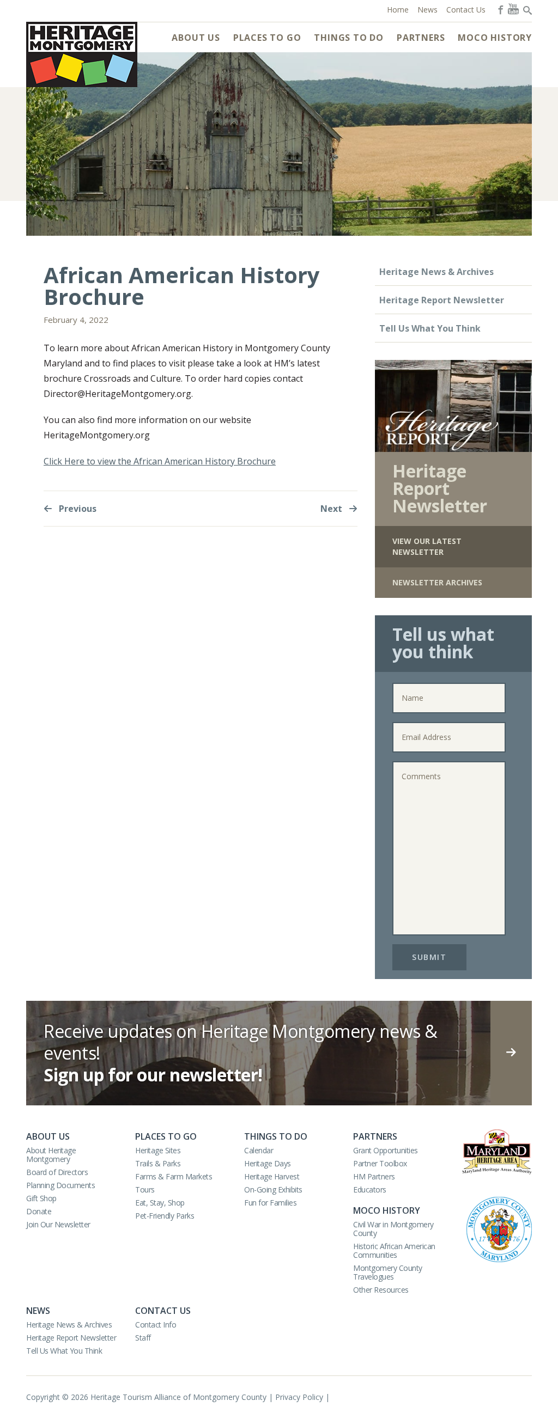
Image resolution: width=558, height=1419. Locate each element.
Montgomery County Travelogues (387, 1272)
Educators (369, 1189)
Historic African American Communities (394, 1250)
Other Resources (381, 1290)
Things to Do (349, 38)
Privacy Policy (299, 1397)
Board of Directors (57, 1172)
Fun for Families (270, 1202)
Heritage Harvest (271, 1176)
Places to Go (267, 38)
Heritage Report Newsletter (441, 300)
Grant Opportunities (385, 1150)
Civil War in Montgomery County (393, 1228)
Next (332, 509)
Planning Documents (60, 1185)
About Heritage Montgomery (51, 1154)
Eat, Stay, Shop (160, 1202)
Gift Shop (41, 1198)
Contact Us (163, 1311)
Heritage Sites (157, 1150)
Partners (421, 38)
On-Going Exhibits (273, 1189)
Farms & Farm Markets (173, 1176)
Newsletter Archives (437, 582)
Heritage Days (267, 1163)
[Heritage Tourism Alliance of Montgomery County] (81, 54)
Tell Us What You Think (430, 328)
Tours (145, 1189)
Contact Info (155, 1324)
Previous (76, 509)
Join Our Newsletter (58, 1224)
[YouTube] (513, 8)
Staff (143, 1337)
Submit (429, 957)
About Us (196, 38)
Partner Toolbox (380, 1163)
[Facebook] (499, 8)
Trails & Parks (157, 1163)
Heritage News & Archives (436, 272)
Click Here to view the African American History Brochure (160, 461)
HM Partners (374, 1176)
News (38, 1311)
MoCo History (495, 38)
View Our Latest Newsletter (427, 546)
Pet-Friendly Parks (164, 1215)
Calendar (258, 1150)
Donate (38, 1211)
